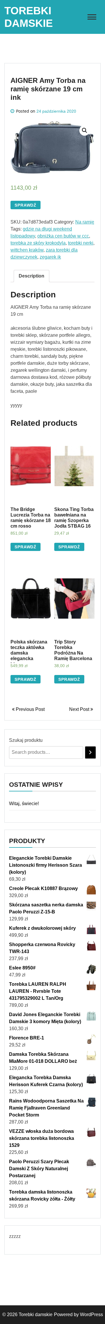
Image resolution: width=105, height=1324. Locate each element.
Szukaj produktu (26, 740)
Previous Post (30, 709)
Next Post (79, 709)
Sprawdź (25, 205)
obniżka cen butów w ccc (63, 235)
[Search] (90, 752)
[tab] (31, 276)
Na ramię (84, 221)
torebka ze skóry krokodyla (38, 242)
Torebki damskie (35, 1314)
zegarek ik (50, 256)
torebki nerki (80, 242)
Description (31, 275)
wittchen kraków (26, 249)
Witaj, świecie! (24, 803)
